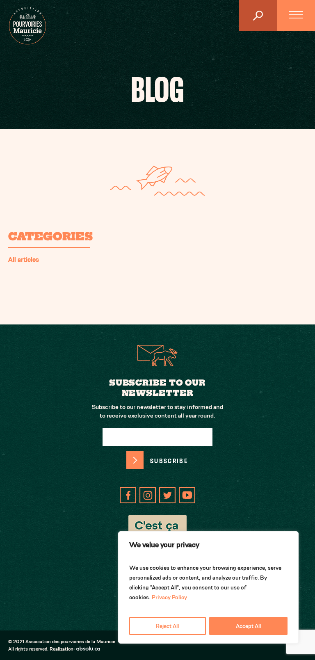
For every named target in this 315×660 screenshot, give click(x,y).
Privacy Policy (169, 597)
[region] (208, 587)
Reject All (167, 626)
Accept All (248, 626)
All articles (23, 259)
